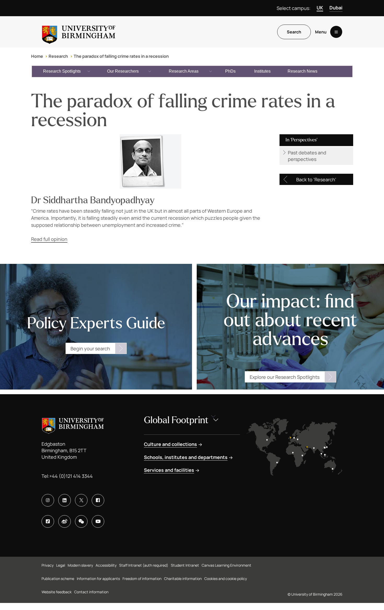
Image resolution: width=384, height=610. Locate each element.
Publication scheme (58, 578)
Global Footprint (176, 420)
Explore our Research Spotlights (284, 377)
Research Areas (184, 71)
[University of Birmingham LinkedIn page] (64, 500)
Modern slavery (80, 565)
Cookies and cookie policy (225, 578)
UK (320, 7)
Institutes (262, 71)
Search (294, 32)
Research (58, 56)
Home (37, 56)
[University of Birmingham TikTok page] (48, 521)
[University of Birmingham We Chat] (81, 521)
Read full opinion (49, 239)
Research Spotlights (62, 71)
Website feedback (57, 591)
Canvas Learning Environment (226, 565)
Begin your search (90, 348)
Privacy (48, 565)
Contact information (91, 591)
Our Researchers (123, 71)
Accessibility (106, 565)
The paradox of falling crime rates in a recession (121, 56)
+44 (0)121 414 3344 (71, 476)
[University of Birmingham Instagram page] (48, 500)
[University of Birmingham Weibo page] (64, 521)
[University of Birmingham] (79, 31)
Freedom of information (142, 578)
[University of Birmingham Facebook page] (98, 500)
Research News (302, 71)
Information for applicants (98, 578)
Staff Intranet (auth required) (143, 565)
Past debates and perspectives (307, 155)
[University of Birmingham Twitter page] (81, 500)
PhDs (230, 71)
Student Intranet (185, 565)
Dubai (335, 7)
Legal (60, 565)
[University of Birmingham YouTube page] (98, 521)
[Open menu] (336, 32)
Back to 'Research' (316, 179)
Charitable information (183, 578)
